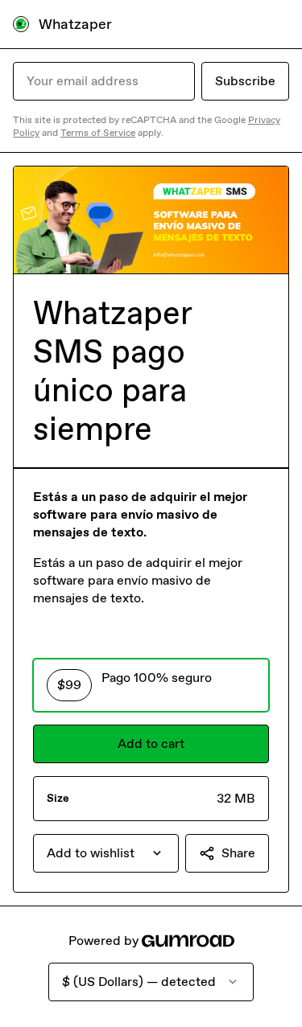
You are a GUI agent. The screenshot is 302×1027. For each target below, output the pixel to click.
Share (238, 853)
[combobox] (106, 853)
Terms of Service (97, 132)
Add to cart (151, 743)
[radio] (151, 685)
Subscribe (245, 80)
